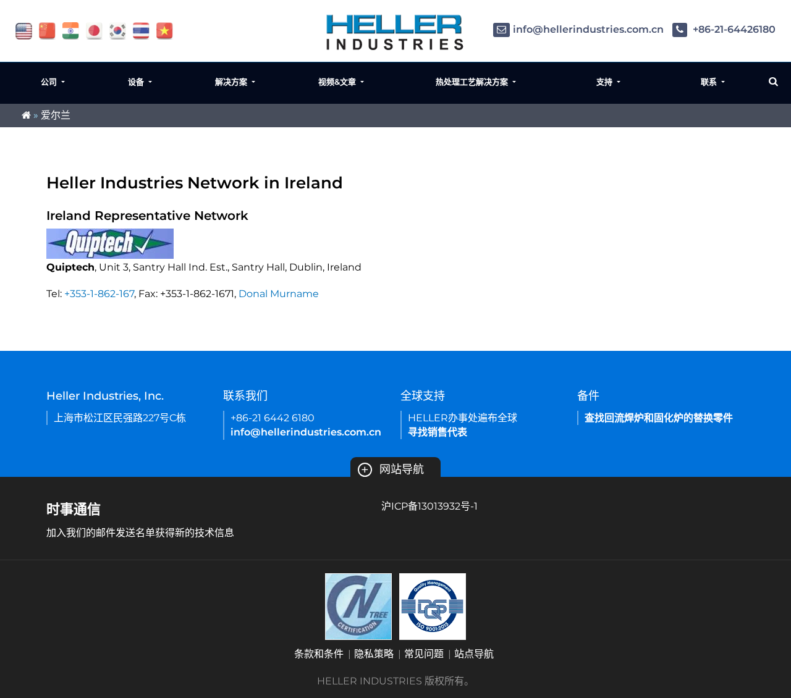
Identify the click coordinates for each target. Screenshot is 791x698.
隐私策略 (374, 654)
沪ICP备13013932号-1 (429, 506)
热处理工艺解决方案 (473, 81)
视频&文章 (338, 81)
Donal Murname (279, 294)
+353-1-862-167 (99, 294)
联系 (710, 81)
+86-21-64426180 (733, 29)
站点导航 (474, 654)
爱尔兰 (55, 115)
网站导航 (392, 469)
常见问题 (424, 654)
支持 (605, 81)
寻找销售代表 (437, 432)
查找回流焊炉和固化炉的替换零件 (659, 418)
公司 (50, 81)
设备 (137, 81)
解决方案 (232, 81)
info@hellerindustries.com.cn (588, 29)
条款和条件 (319, 654)
